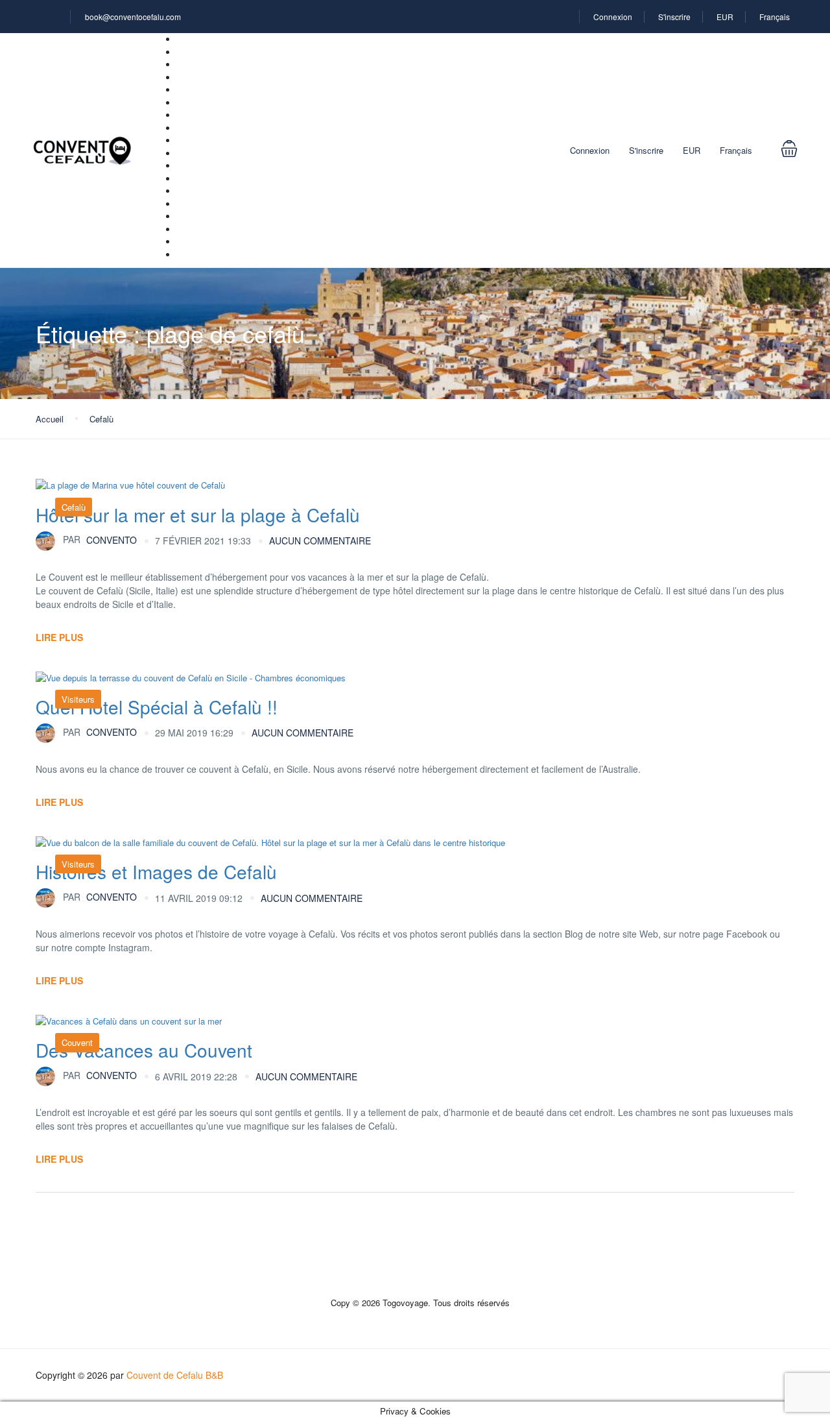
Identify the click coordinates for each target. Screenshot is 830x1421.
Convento (100, 539)
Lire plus (59, 637)
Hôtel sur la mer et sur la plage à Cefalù (198, 515)
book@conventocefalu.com (133, 16)
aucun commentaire (320, 540)
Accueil (50, 419)
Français (775, 16)
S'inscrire (674, 16)
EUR (725, 16)
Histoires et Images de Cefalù (156, 871)
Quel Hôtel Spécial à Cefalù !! (157, 707)
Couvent (77, 1042)
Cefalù (101, 419)
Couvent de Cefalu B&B (174, 1374)
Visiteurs (78, 699)
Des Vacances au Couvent (144, 1050)
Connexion (612, 16)
